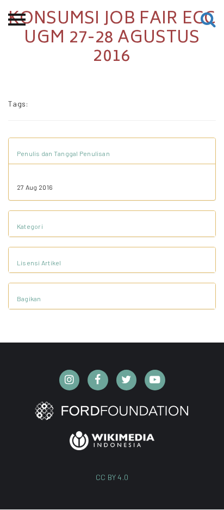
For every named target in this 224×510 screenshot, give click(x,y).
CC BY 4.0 (112, 477)
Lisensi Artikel (39, 262)
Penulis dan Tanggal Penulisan (63, 153)
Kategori (30, 226)
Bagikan (29, 298)
